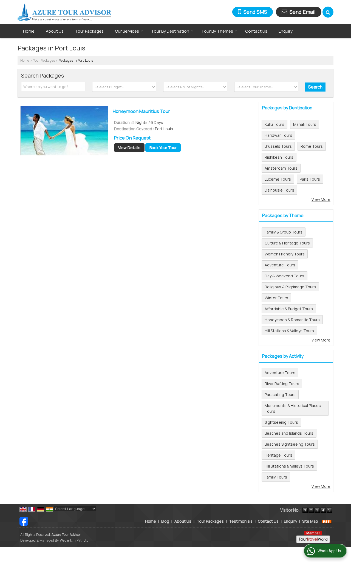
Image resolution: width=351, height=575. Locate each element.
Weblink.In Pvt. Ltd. (74, 540)
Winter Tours (276, 297)
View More (321, 199)
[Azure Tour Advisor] (64, 12)
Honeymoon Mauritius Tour (141, 111)
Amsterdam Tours (281, 168)
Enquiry (286, 31)
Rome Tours (312, 146)
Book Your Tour (163, 147)
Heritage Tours (278, 455)
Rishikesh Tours (279, 157)
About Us (55, 31)
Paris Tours (310, 179)
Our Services (127, 31)
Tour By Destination (170, 31)
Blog (165, 521)
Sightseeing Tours (281, 422)
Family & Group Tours (283, 232)
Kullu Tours (274, 124)
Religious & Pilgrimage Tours (290, 286)
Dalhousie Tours (279, 190)
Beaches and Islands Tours (289, 433)
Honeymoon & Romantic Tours (292, 319)
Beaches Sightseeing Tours (290, 444)
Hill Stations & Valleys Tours (289, 330)
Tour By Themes (217, 31)
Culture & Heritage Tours (287, 243)
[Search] (327, 12)
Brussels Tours (278, 146)
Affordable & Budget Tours (289, 308)
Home (29, 31)
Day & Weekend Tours (284, 275)
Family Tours (276, 477)
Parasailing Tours (280, 394)
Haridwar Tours (278, 135)
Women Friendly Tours (285, 254)
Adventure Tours (280, 264)
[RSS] (327, 521)
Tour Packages (89, 31)
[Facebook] (23, 520)
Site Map (310, 521)
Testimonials (241, 521)
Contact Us (256, 31)
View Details (129, 147)
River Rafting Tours (282, 383)
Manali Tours (304, 124)
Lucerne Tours (278, 179)
